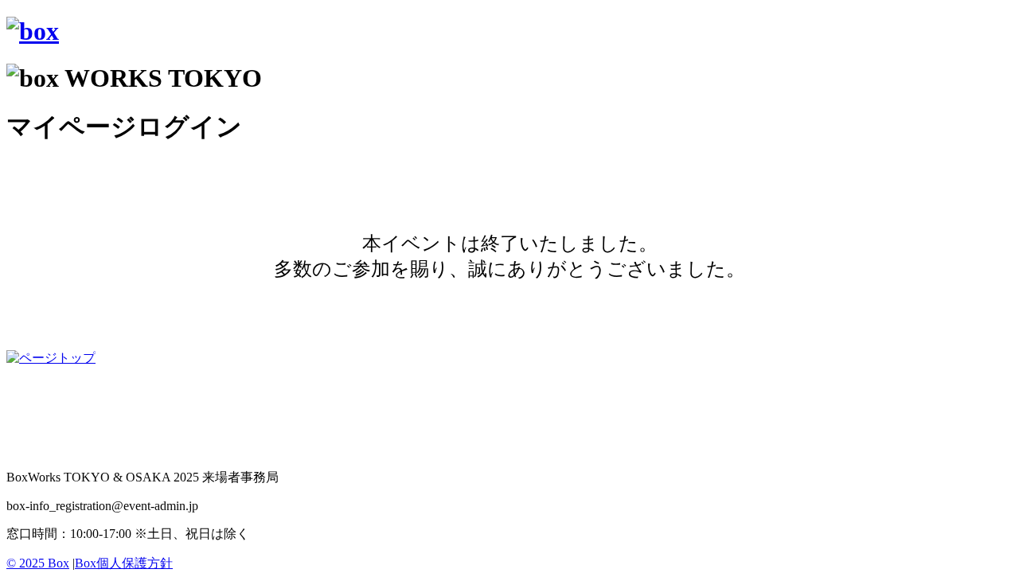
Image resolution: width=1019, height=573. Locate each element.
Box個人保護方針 (124, 563)
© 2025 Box (37, 563)
